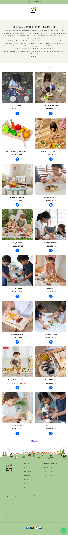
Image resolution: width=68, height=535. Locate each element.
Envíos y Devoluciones (40, 500)
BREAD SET (50, 288)
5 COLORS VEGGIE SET (17, 106)
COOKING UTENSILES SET (17, 426)
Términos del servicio (45, 531)
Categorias (27, 475)
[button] (4, 10)
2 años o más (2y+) (49, 471)
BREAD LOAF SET (17, 288)
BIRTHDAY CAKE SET (50, 243)
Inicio (26, 467)
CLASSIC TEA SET (50, 380)
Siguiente (35, 441)
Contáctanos (28, 484)
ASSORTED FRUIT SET (51, 106)
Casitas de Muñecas (10, 500)
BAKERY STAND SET (50, 197)
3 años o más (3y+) (49, 475)
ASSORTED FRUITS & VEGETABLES (17, 151)
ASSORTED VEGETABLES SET (50, 151)
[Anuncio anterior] (3, 2)
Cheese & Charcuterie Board (17, 380)
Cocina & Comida (9, 504)
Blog (25, 488)
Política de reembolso (33, 531)
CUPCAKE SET (50, 426)
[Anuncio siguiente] (64, 2)
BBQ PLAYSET (17, 243)
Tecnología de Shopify (21, 531)
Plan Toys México (12, 531)
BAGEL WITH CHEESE (17, 197)
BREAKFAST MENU (17, 334)
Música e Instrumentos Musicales (13, 508)
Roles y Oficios (8, 512)
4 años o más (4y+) (49, 480)
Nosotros (27, 480)
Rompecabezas (8, 516)
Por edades (27, 471)
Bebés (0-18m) (48, 467)
